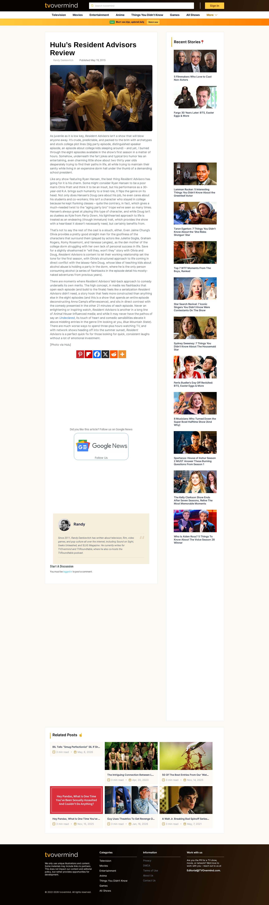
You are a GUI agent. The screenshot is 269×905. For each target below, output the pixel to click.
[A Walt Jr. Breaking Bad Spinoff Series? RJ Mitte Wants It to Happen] (186, 800)
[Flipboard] (88, 354)
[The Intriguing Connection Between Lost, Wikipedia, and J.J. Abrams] (131, 756)
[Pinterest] (80, 354)
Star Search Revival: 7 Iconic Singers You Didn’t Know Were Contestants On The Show (192, 307)
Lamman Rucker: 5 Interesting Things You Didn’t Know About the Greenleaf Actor (194, 192)
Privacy (147, 860)
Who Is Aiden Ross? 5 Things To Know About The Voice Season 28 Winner (194, 539)
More (210, 15)
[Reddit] (114, 354)
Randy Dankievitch (63, 60)
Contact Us (149, 880)
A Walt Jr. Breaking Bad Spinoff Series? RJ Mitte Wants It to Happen (202, 818)
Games (174, 15)
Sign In (214, 5)
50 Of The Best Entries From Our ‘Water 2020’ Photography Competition (205, 774)
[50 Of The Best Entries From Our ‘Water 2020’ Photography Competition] (186, 756)
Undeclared (67, 317)
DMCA (146, 865)
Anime (120, 15)
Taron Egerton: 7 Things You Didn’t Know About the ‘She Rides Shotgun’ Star (195, 231)
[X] (105, 354)
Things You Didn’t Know (147, 15)
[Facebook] (97, 354)
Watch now (153, 22)
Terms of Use (150, 870)
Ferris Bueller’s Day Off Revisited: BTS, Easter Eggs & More (193, 384)
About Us (148, 875)
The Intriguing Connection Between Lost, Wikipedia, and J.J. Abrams (148, 774)
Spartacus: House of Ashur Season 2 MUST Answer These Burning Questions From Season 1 (195, 461)
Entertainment (99, 15)
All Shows (193, 15)
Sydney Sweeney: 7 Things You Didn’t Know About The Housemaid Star (195, 346)
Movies (78, 15)
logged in (67, 571)
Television (59, 15)
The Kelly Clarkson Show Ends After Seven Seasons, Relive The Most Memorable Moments (193, 500)
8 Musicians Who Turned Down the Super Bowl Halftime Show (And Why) (195, 421)
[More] (122, 354)
